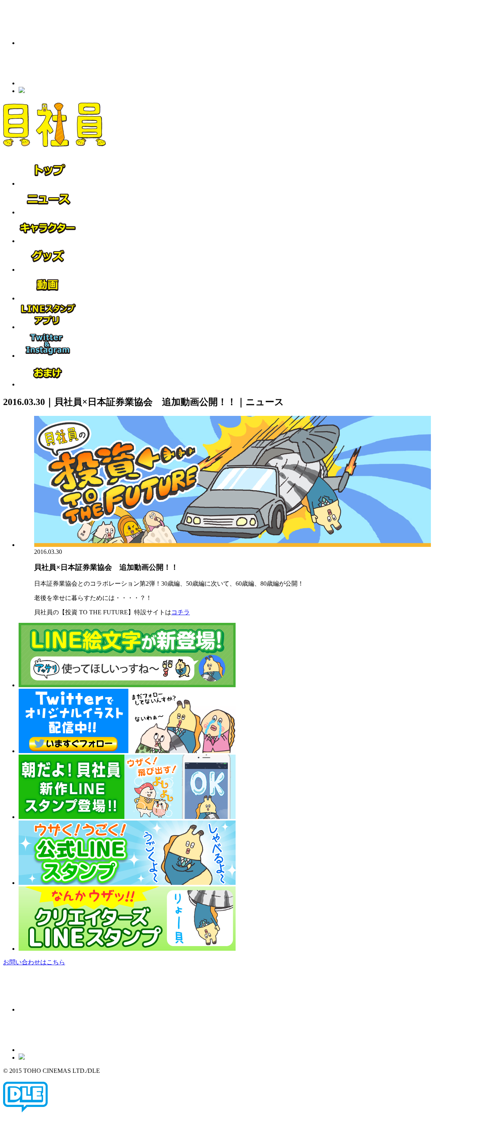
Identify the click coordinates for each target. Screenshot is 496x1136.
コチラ (180, 612)
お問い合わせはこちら (34, 962)
